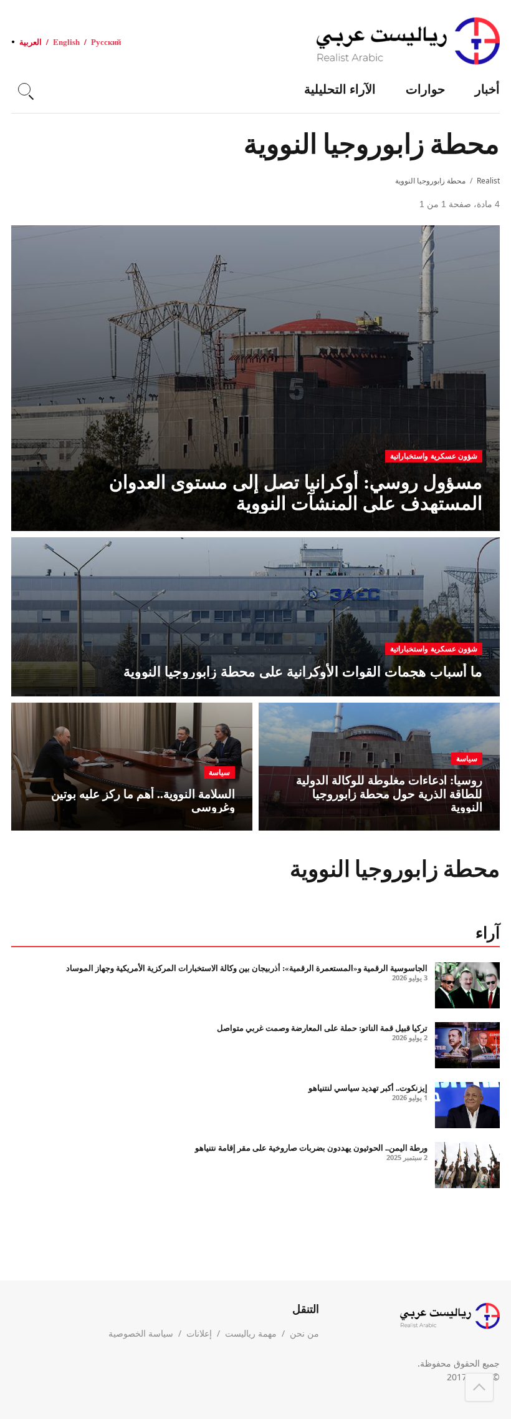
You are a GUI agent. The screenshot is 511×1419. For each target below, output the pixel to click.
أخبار (487, 89)
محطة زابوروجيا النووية (430, 180)
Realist (488, 180)
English (66, 41)
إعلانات (199, 1333)
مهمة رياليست (251, 1333)
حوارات (425, 89)
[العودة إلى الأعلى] (479, 1387)
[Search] (24, 89)
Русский (106, 41)
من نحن (304, 1333)
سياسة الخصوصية (140, 1333)
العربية (30, 41)
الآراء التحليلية (340, 89)
